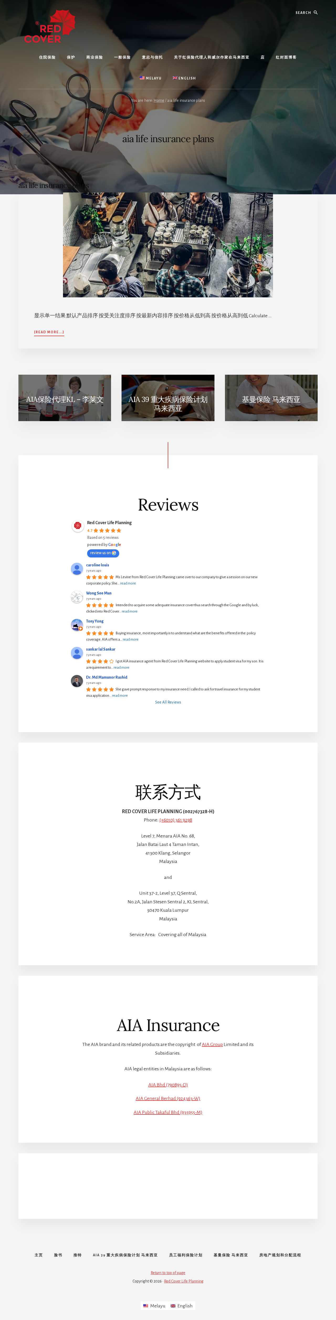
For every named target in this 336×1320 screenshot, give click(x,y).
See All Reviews (168, 702)
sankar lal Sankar (101, 649)
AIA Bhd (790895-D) (168, 1084)
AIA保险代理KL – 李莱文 (64, 399)
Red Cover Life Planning (109, 523)
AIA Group (212, 1044)
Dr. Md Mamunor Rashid (106, 677)
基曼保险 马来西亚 (271, 399)
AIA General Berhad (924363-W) (168, 1098)
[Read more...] (49, 332)
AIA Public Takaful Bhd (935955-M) (168, 1112)
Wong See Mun (99, 593)
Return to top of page (168, 1273)
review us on (100, 553)
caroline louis (97, 565)
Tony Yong (95, 621)
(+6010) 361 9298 (175, 820)
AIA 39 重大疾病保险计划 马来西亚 (168, 404)
